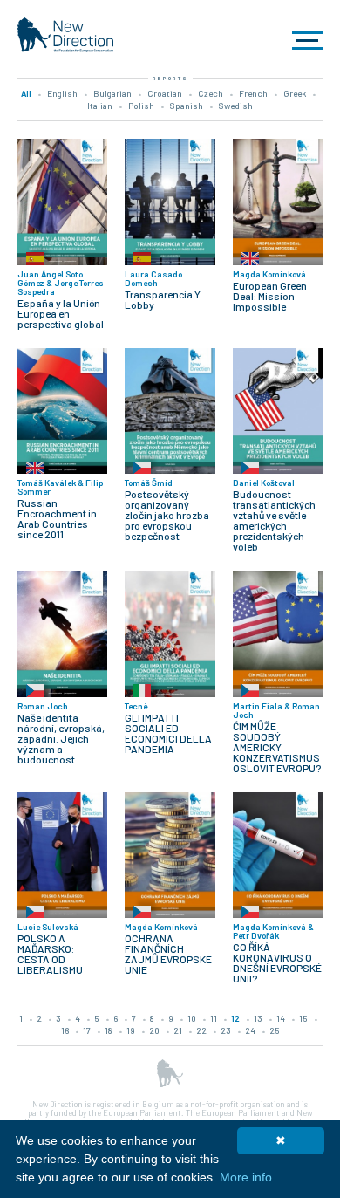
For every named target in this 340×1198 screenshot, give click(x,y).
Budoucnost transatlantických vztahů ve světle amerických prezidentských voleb (274, 520)
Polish (141, 105)
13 (258, 1018)
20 (154, 1030)
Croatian (164, 93)
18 (108, 1030)
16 (65, 1030)
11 (213, 1018)
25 (274, 1030)
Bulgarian (112, 93)
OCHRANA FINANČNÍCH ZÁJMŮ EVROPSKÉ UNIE (168, 954)
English (62, 93)
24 (250, 1030)
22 (201, 1030)
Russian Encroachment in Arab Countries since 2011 (57, 518)
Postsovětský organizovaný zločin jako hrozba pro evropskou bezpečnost (167, 515)
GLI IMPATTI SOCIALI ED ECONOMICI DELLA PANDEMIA (168, 733)
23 (226, 1030)
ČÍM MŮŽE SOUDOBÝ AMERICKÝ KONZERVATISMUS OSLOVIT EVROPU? (277, 747)
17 (87, 1030)
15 (303, 1018)
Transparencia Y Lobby (163, 299)
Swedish (236, 105)
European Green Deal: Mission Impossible (270, 295)
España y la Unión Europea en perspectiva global (60, 313)
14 (280, 1018)
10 (191, 1018)
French (253, 93)
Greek (294, 93)
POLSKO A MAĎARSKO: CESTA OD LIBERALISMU (50, 954)
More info (246, 1177)
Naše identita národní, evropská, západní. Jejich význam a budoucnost (61, 738)
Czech (210, 93)
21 (177, 1030)
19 (130, 1030)
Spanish (186, 105)
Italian (99, 105)
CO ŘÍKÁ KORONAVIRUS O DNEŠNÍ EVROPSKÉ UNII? (277, 962)
